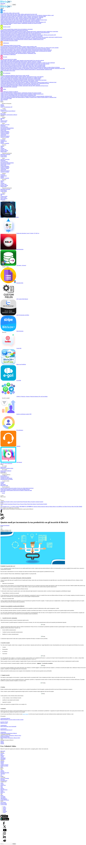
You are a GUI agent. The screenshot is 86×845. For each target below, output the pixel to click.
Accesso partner (4, 804)
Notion (2, 790)
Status (2, 766)
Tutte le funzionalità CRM (6, 24)
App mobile (3, 796)
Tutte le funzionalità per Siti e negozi (8, 70)
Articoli (2, 770)
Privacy (4, 808)
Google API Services (5, 799)
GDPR (4, 810)
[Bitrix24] (6, 2)
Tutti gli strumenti (4, 99)
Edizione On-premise (5, 778)
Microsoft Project (4, 789)
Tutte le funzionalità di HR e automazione (9, 86)
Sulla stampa (3, 757)
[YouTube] (5, 831)
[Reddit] (4, 841)
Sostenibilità (3, 759)
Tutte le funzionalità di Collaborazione (8, 54)
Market (2, 795)
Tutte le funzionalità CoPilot (6, 98)
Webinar (2, 762)
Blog (1, 509)
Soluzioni (2, 771)
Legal (4, 806)
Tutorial (2, 763)
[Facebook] (4, 824)
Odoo (2, 793)
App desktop (3, 797)
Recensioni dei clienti (5, 772)
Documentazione (4, 780)
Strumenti (2, 753)
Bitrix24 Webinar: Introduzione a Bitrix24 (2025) (10, 737)
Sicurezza (5, 811)
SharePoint (3, 792)
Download (3, 779)
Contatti (2, 756)
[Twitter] (4, 827)
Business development (5, 525)
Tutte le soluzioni (4, 198)
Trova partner (3, 802)
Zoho (2, 786)
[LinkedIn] (4, 838)
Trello (2, 787)
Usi (1, 774)
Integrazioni (3, 199)
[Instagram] (4, 834)
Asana (2, 782)
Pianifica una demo (4, 765)
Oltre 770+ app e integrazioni (6, 463)
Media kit (2, 755)
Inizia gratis (3, 3)
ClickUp (2, 784)
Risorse (2, 776)
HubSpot (2, 788)
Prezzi (2, 100)
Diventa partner (4, 803)
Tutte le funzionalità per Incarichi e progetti (9, 40)
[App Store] (4, 817)
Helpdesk (2, 761)
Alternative (3, 773)
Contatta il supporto (4, 764)
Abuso (4, 812)
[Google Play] (5, 820)
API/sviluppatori (4, 798)
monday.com (3, 785)
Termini (4, 807)
